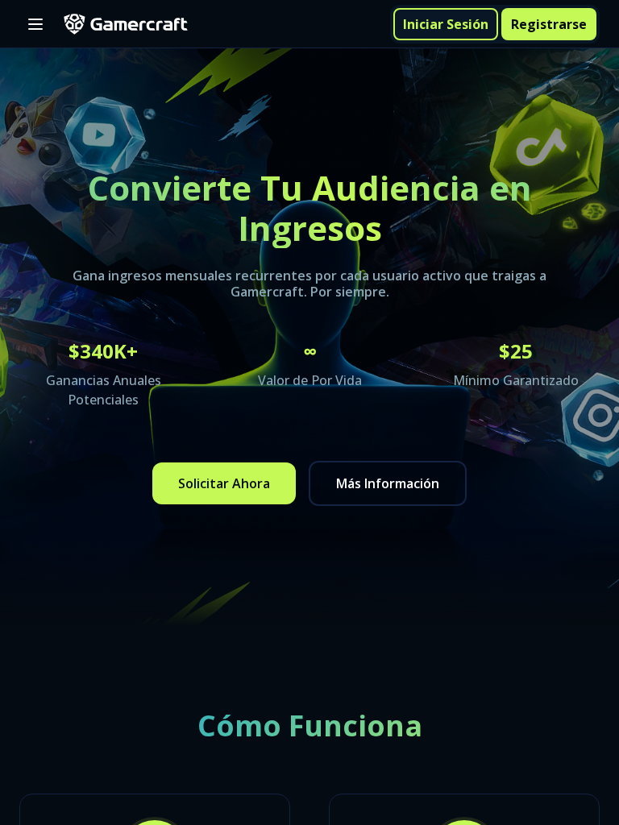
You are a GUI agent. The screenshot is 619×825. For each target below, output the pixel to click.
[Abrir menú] (35, 24)
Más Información (387, 483)
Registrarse (549, 24)
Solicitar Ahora (224, 483)
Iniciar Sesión (445, 24)
